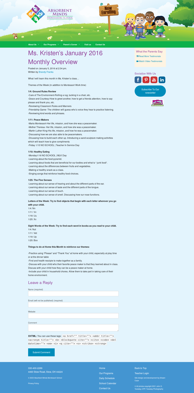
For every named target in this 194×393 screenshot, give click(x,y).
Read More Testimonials (150, 56)
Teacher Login (142, 373)
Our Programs (50, 44)
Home (102, 368)
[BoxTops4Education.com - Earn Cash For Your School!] (157, 103)
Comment (32, 322)
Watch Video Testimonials (150, 61)
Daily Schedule (107, 378)
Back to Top (141, 368)
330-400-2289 (35, 368)
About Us (32, 44)
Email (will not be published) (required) (45, 300)
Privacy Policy (33, 383)
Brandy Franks (46, 72)
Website (31, 311)
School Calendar (107, 383)
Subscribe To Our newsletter (150, 91)
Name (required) (35, 289)
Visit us (87, 44)
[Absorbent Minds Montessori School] (49, 13)
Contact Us (100, 44)
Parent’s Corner (70, 44)
